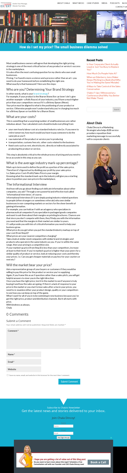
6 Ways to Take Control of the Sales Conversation (103, 87)
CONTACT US (121, 7)
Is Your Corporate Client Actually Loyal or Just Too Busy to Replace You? (103, 67)
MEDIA (104, 3)
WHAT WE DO (78, 3)
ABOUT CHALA (63, 3)
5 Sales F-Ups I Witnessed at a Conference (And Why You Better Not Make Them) (103, 95)
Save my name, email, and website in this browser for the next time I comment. (39, 375)
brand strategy (40, 93)
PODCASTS (115, 3)
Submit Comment (69, 381)
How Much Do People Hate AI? (102, 73)
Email (63, 430)
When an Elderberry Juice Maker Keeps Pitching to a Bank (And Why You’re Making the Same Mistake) (104, 80)
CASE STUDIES (93, 3)
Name (63, 423)
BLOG (124, 3)
